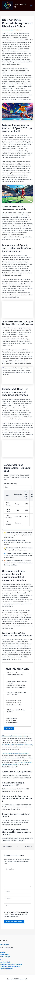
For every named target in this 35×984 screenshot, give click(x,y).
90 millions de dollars (14, 700)
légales (9, 962)
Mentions (3, 962)
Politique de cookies (6, 968)
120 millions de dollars (14, 705)
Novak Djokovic (12, 722)
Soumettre (9, 728)
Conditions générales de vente (10, 966)
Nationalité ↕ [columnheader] (18, 495)
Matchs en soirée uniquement (17, 687)
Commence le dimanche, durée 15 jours (17, 682)
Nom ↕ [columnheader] (8, 495)
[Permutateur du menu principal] (31, 5)
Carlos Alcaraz (12, 718)
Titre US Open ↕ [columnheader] (26, 495)
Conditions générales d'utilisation (11, 964)
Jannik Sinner (12, 720)
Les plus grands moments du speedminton (15, 753)
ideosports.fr (20, 5)
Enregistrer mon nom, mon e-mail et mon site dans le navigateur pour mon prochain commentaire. (16, 914)
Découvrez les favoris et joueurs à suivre (14, 736)
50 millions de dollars (14, 703)
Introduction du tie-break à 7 (16, 685)
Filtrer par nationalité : (10, 483)
